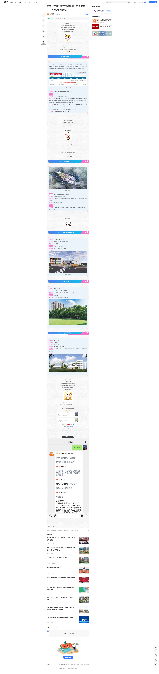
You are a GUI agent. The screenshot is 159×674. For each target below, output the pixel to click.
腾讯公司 (66, 670)
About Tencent (53, 664)
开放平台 (65, 664)
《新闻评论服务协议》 (63, 627)
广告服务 (69, 664)
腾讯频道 (85, 664)
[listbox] (68, 578)
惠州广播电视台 (50, 553)
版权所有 (69, 670)
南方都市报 (49, 543)
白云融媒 (48, 563)
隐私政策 (62, 664)
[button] (108, 11)
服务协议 (58, 664)
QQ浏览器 (81, 664)
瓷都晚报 (48, 622)
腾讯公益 (77, 664)
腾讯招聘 (73, 664)
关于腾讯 (48, 664)
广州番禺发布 (49, 612)
